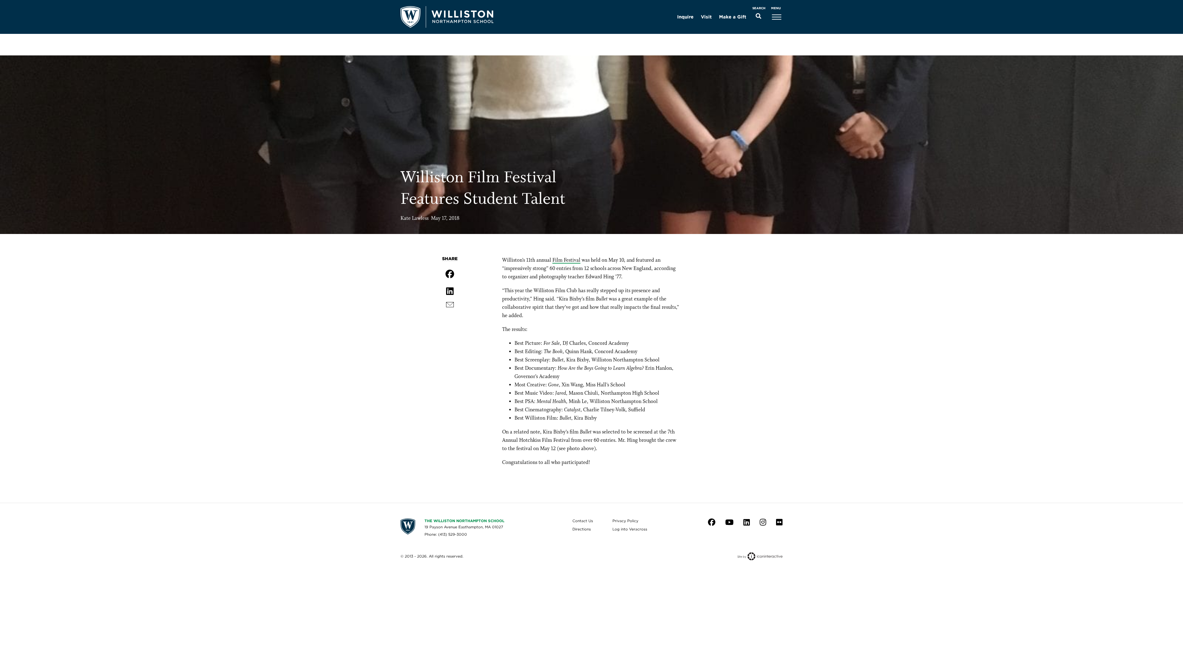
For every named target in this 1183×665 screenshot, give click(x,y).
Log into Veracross (629, 529)
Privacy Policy (625, 520)
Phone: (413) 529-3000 (446, 534)
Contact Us (582, 520)
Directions (581, 529)
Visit (706, 17)
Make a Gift (732, 17)
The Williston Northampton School (464, 520)
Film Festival (566, 260)
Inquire (685, 17)
